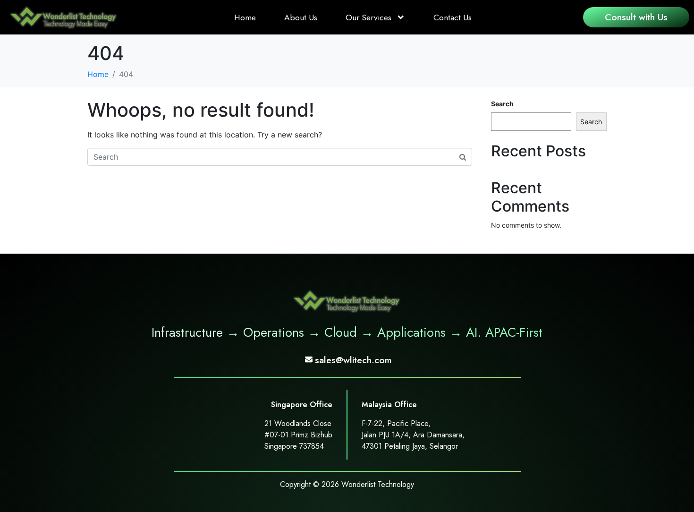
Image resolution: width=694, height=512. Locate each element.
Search (502, 104)
